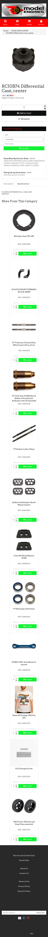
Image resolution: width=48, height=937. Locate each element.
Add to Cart (25, 113)
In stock (28, 254)
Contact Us (24, 873)
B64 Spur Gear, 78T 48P (24, 236)
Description (8, 184)
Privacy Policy (24, 886)
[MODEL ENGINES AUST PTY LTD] (24, 9)
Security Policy (24, 891)
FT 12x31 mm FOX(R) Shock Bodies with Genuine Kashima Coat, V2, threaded (24, 398)
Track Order (24, 860)
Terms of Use (24, 881)
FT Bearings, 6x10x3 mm (24, 609)
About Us (24, 868)
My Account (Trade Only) (24, 855)
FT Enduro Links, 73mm (24, 449)
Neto (31, 933)
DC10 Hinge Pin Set (24, 769)
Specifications (23, 184)
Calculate (25, 148)
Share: (4, 95)
